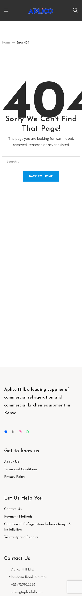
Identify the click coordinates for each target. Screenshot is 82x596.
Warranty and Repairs (21, 537)
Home (6, 42)
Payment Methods (18, 516)
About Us (11, 462)
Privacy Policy (14, 477)
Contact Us (13, 509)
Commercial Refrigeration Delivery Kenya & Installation (37, 527)
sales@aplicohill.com (26, 592)
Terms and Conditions (20, 469)
